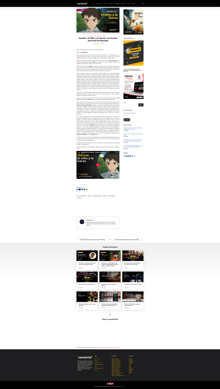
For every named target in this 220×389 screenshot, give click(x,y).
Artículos (110, 3)
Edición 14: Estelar (115, 358)
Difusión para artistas (99, 364)
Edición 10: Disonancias (116, 364)
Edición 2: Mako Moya (116, 374)
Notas (130, 373)
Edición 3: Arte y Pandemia (117, 373)
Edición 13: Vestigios (116, 360)
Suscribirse (127, 119)
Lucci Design (122, 386)
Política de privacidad (99, 368)
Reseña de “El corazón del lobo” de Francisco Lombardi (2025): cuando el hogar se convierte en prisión (110, 264)
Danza (130, 371)
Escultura (131, 370)
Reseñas (104, 36)
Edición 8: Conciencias (116, 366)
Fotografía (131, 369)
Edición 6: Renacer (115, 369)
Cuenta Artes (99, 3)
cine (88, 49)
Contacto (133, 3)
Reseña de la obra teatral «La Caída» (132, 284)
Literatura (131, 362)
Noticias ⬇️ (116, 3)
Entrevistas (123, 3)
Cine (130, 365)
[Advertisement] (97, 208)
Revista (105, 3)
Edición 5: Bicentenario (116, 370)
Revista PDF (97, 362)
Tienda (128, 3)
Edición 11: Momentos (116, 362)
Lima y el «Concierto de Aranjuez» (86, 284)
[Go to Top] (218, 386)
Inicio (94, 3)
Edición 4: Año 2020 (116, 371)
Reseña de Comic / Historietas (96, 36)
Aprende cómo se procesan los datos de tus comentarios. (107, 347)
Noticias (96, 360)
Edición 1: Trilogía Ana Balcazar (118, 375)
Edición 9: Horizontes (116, 365)
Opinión (130, 358)
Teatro (130, 366)
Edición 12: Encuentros (116, 361)
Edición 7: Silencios (116, 367)
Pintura (130, 364)
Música (130, 367)
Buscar (124, 102)
